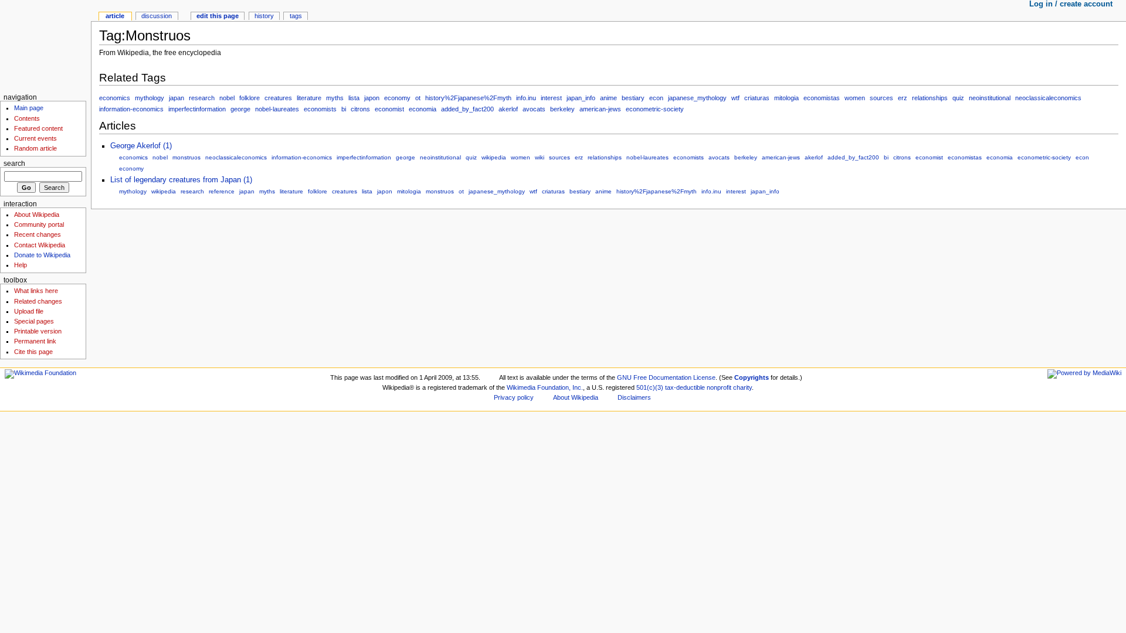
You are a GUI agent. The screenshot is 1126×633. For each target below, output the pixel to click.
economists (320, 109)
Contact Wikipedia (39, 245)
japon (371, 97)
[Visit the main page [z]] (45, 45)
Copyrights (751, 377)
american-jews (600, 109)
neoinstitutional (989, 97)
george (240, 109)
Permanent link (35, 341)
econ (656, 97)
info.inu (526, 97)
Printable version (38, 331)
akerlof (508, 109)
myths (335, 97)
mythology (149, 97)
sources (881, 97)
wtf (735, 97)
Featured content (38, 128)
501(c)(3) (649, 387)
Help (20, 264)
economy (397, 97)
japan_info (581, 97)
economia (422, 109)
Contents (27, 118)
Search (14, 163)
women (854, 97)
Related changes (38, 301)
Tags (296, 15)
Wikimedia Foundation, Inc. (545, 387)
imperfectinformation (197, 109)
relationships (930, 97)
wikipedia (493, 157)
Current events (35, 138)
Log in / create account (1071, 4)
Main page (28, 107)
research (202, 97)
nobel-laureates (277, 109)
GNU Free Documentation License (666, 377)
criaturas (756, 97)
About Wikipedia (36, 214)
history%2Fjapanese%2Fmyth (468, 97)
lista (353, 97)
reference (222, 191)
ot (417, 97)
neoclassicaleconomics (1048, 97)
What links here (36, 290)
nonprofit (719, 387)
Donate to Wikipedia (42, 254)
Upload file (28, 311)
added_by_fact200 (467, 109)
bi (343, 109)
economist (389, 109)
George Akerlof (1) (141, 146)
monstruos (186, 157)
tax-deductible (685, 387)
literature (309, 97)
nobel (227, 97)
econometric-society (655, 109)
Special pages (34, 321)
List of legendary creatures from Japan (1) (181, 180)
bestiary (633, 97)
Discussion (156, 15)
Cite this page (33, 351)
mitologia (786, 97)
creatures (278, 97)
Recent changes (37, 234)
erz (902, 97)
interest (551, 97)
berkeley (562, 109)
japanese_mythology (697, 97)
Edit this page (217, 15)
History (264, 15)
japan (176, 97)
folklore (249, 97)
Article (115, 15)
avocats (534, 109)
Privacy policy (514, 397)
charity (742, 387)
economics (114, 97)
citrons (360, 109)
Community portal (39, 224)
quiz (958, 97)
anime (608, 97)
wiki (539, 157)
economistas (821, 97)
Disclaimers (634, 397)
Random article (35, 148)
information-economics (131, 109)
